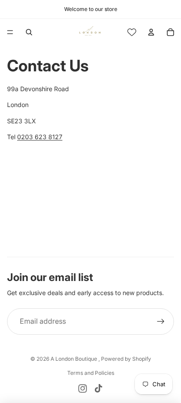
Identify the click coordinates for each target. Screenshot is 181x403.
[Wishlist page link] (131, 32)
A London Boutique (74, 358)
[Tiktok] (98, 388)
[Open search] (29, 32)
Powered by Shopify (126, 358)
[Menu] (10, 32)
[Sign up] (161, 321)
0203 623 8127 (39, 136)
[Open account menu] (151, 32)
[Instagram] (82, 388)
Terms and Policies (90, 373)
